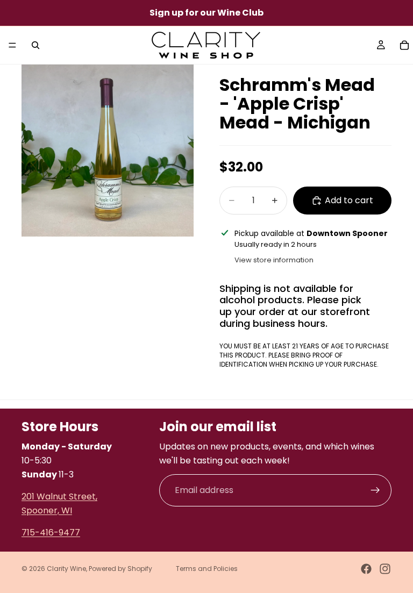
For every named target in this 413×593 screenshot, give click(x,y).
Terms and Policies (207, 568)
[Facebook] (366, 568)
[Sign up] (375, 489)
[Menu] (12, 45)
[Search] (35, 45)
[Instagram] (385, 568)
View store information (274, 260)
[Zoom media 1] (108, 151)
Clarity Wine (66, 568)
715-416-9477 (51, 532)
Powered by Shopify (120, 568)
